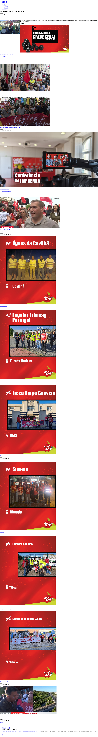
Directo (3, 231)
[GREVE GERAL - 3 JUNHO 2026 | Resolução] (25, 90)
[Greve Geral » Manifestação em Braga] (30, 227)
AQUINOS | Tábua (3, 606)
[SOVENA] (28, 530)
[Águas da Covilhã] (28, 304)
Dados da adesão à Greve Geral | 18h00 (7, 54)
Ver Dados (4, 56)
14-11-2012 (6, 8)
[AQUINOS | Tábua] (28, 604)
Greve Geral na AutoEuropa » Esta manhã (7, 715)
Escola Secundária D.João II (5, 681)
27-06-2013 (6, 7)
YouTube (3, 735)
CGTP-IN (4, 9)
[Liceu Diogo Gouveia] (28, 453)
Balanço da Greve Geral (4, 189)
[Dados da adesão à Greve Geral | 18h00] (44, 52)
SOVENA (2, 532)
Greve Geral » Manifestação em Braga (7, 229)
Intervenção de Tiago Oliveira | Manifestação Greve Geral (10, 127)
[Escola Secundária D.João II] (28, 679)
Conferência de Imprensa (6, 191)
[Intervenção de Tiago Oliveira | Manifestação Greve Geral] (25, 125)
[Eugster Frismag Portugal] (28, 378)
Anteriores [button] (4, 5)
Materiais (3, 4)
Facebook (4, 733)
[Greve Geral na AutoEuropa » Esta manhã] (28, 713)
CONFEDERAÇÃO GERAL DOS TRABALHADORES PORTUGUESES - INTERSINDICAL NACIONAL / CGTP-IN (20, 731)
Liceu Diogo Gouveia (4, 455)
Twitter (3, 734)
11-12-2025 (6, 6)
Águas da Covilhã (3, 306)
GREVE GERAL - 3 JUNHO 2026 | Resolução (8, 92)
